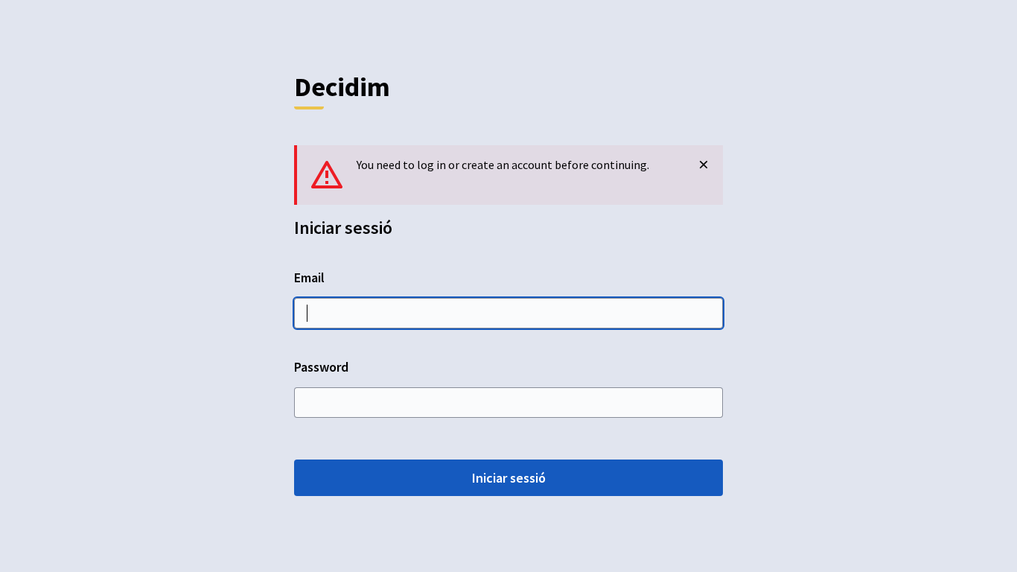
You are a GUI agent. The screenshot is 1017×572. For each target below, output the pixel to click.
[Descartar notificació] (703, 164)
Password (321, 366)
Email (309, 277)
